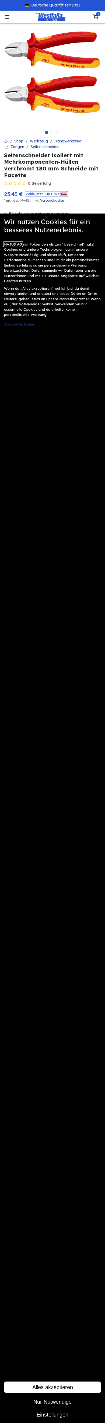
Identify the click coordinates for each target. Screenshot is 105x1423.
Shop (18, 141)
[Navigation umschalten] (7, 17)
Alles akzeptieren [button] (52, 1387)
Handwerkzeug (68, 141)
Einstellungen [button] (52, 1415)
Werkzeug (39, 141)
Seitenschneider (45, 146)
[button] (46, 194)
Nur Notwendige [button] (52, 1402)
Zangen (17, 146)
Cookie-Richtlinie (19, 324)
